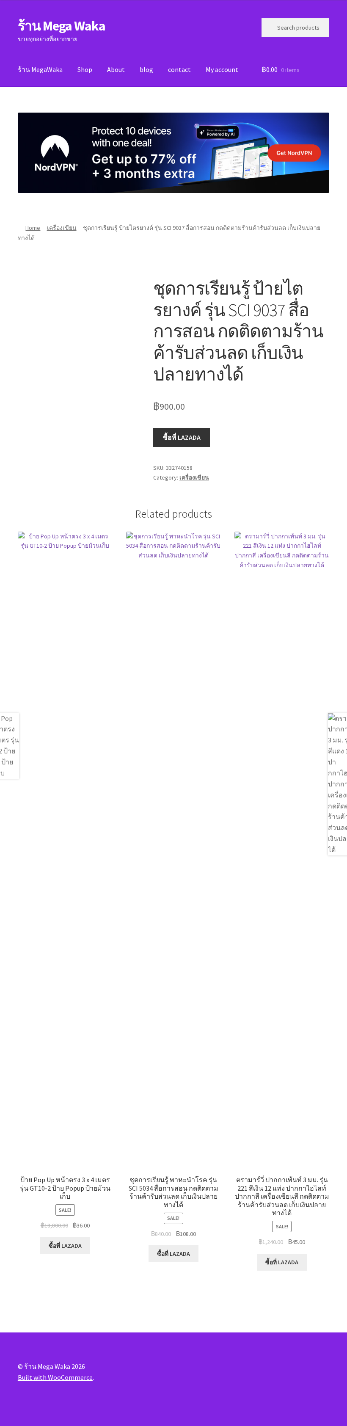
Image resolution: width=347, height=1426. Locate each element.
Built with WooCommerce (55, 1377)
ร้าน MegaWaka (40, 69)
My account (222, 69)
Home (32, 228)
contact (179, 69)
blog (146, 69)
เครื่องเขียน (62, 228)
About (116, 69)
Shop (84, 69)
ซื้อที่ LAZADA (182, 437)
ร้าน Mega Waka (61, 25)
